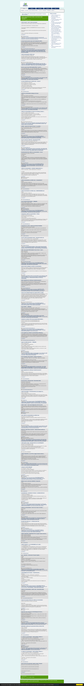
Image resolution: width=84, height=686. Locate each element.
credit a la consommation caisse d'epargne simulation (30, 464)
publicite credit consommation (56, 40)
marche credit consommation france (30, 122)
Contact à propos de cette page (52, 680)
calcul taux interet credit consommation (32, 317)
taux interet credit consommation (32, 79)
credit (24, 8)
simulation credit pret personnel (30, 463)
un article (44, 10)
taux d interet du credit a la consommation (34, 164)
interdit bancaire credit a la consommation (31, 289)
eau (55, 8)
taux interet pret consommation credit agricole (31, 37)
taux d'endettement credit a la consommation (33, 64)
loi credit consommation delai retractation (55, 24)
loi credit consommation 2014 (55, 30)
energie (47, 8)
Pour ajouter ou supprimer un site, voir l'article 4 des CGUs (30, 681)
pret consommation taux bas (30, 570)
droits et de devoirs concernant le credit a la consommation (56, 32)
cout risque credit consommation (56, 22)
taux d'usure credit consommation (30, 49)
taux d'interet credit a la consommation (32, 77)
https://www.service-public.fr (27, 76)
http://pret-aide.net (25, 621)
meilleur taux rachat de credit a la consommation (32, 148)
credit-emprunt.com (25, 36)
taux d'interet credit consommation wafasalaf (30, 477)
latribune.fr (24, 413)
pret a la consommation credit (55, 29)
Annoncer (49, 10)
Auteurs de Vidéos (34, 10)
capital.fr (24, 274)
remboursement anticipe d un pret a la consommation (34, 247)
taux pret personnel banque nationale (38, 367)
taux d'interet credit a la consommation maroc (30, 517)
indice (32, 8)
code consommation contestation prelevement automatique (56, 28)
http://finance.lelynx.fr (26, 91)
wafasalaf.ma (25, 476)
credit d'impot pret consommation (31, 354)
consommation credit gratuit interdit (55, 34)
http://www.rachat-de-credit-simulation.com (29, 48)
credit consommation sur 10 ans (56, 43)
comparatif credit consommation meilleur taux (32, 63)
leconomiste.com (25, 516)
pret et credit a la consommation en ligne (31, 465)
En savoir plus (56, 684)
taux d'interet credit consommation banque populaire (32, 622)
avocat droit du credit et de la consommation (55, 18)
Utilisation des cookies (43, 680)
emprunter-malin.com (26, 245)
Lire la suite (23, 34)
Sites (30, 10)
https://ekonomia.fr (25, 584)
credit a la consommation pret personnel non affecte (55, 16)
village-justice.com (25, 661)
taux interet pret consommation (35, 137)
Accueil (22, 10)
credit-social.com (25, 462)
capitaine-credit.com (26, 235)
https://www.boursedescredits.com (27, 389)
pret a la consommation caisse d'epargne (40, 624)
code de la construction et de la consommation (56, 47)
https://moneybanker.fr (26, 378)
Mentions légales (26, 680)
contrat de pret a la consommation (54, 42)
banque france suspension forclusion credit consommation (56, 26)
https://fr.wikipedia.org (26, 209)
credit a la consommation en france (38, 123)
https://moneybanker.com (26, 199)
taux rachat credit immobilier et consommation (35, 50)
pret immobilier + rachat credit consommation (33, 51)
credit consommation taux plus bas (33, 519)
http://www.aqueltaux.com (26, 147)
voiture (39, 8)
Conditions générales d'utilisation (34, 680)
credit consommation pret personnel (55, 21)
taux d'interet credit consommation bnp (30, 585)
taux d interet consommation (33, 109)
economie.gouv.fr (25, 135)
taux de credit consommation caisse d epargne (37, 290)
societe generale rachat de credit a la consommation (32, 439)
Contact (52, 10)
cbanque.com (25, 400)
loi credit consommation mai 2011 (56, 19)
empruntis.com (25, 365)
